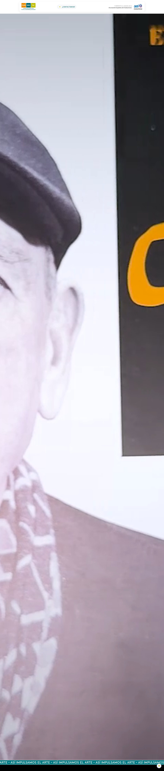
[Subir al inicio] (159, 766)
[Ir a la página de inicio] (28, 6)
